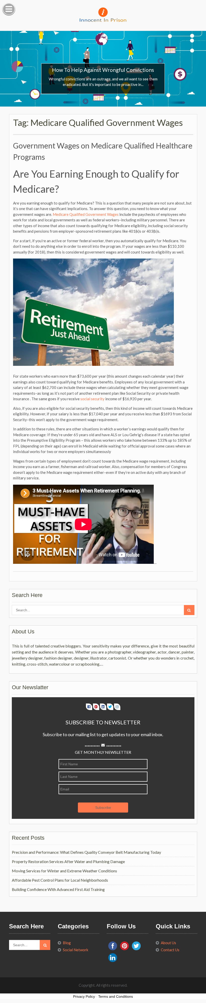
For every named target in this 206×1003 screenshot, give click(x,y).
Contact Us (170, 949)
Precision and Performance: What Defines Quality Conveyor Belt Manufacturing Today (86, 852)
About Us (168, 942)
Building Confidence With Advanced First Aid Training (58, 889)
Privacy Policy (84, 996)
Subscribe (103, 808)
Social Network (75, 949)
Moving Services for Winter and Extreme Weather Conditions (64, 870)
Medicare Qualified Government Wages (86, 214)
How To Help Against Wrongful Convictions (103, 70)
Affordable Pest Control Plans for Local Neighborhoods (60, 880)
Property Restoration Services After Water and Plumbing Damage (68, 861)
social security (92, 398)
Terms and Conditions (115, 996)
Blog (67, 942)
